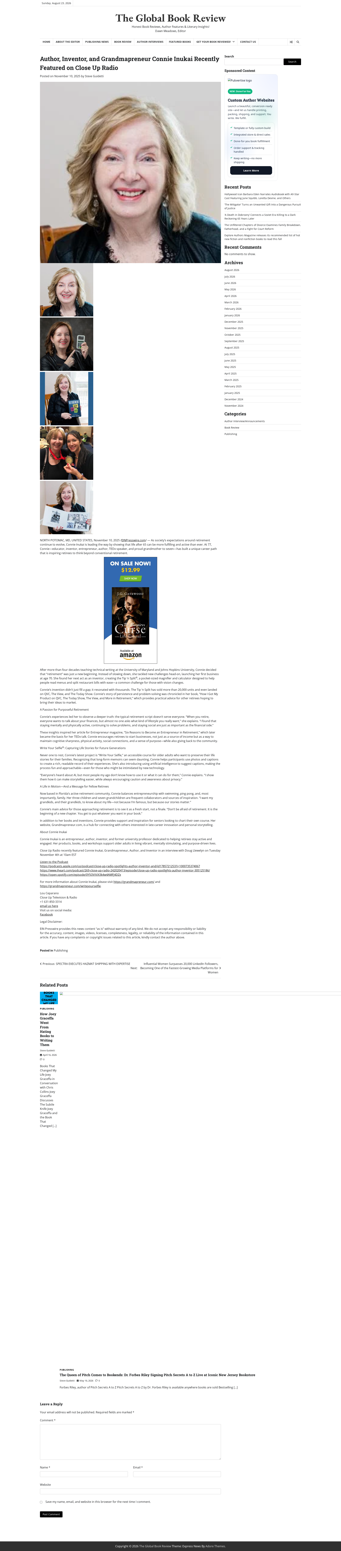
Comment (48, 1420)
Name (45, 1467)
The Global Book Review (170, 18)
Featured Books (180, 41)
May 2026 (230, 289)
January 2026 (232, 315)
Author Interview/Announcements (244, 421)
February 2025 (233, 386)
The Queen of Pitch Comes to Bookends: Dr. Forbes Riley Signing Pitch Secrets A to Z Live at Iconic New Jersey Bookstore (157, 1375)
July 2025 (229, 354)
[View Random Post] (291, 42)
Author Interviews (150, 41)
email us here (49, 906)
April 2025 (230, 373)
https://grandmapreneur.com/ (133, 882)
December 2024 (233, 399)
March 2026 (231, 302)
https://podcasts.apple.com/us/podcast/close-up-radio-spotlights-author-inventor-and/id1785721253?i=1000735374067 (120, 866)
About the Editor (68, 41)
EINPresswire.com (133, 540)
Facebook (46, 914)
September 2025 (234, 341)
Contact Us (248, 41)
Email (138, 1467)
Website (45, 1485)
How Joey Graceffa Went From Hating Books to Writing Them (48, 1029)
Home (46, 41)
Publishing (61, 950)
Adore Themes (215, 1546)
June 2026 (230, 282)
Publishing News (97, 41)
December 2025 (233, 321)
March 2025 (231, 379)
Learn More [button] (251, 170)
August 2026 (231, 269)
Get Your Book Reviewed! (213, 41)
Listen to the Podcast (54, 862)
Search (229, 56)
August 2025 (231, 347)
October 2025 (232, 334)
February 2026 (233, 308)
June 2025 (230, 360)
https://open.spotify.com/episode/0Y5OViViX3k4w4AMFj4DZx (80, 875)
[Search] (297, 42)
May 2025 (230, 367)
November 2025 (233, 328)
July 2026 (229, 276)
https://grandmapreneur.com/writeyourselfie (70, 886)
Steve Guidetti (94, 76)
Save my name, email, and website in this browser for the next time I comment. (98, 1502)
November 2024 (233, 405)
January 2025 (232, 392)
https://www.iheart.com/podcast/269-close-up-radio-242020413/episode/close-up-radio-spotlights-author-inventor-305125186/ (125, 870)
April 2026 (230, 295)
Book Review (122, 41)
